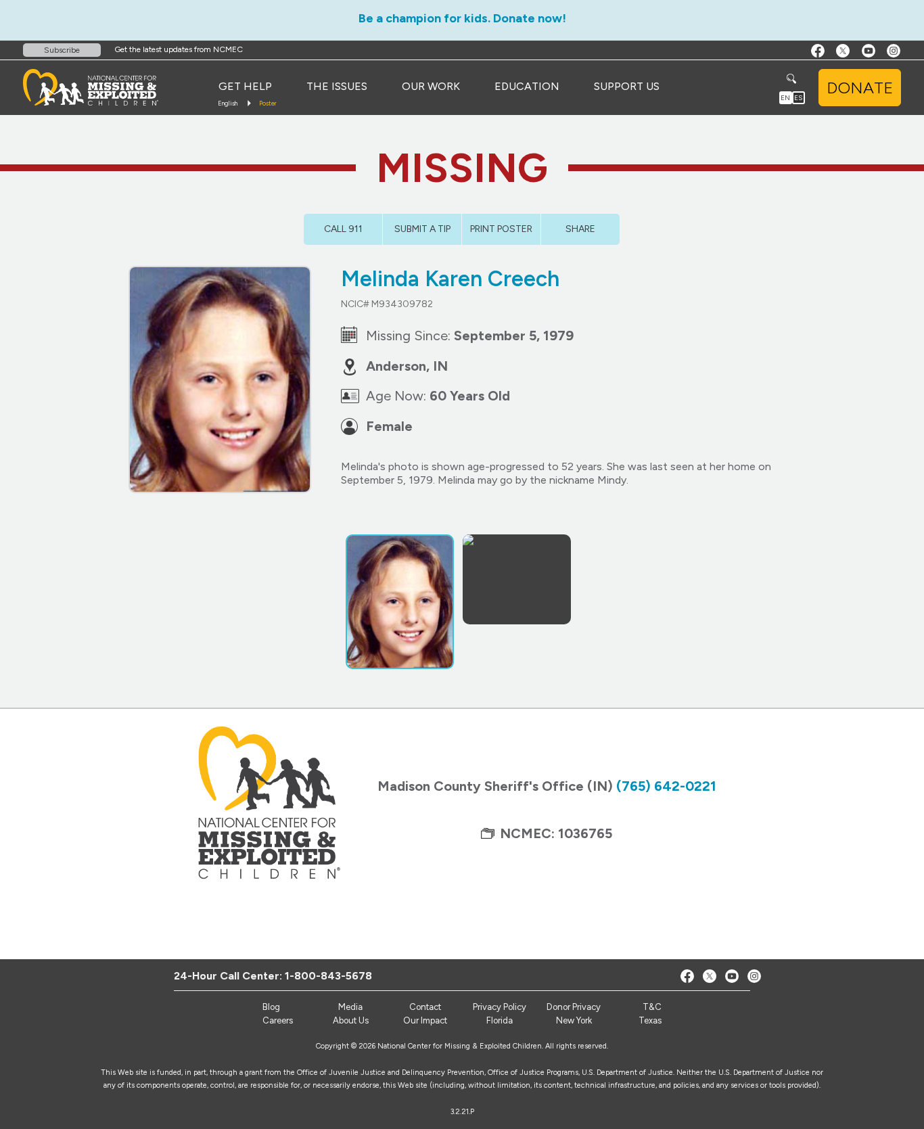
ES (798, 97)
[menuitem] (245, 86)
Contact (425, 1007)
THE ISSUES (336, 86)
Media (350, 1007)
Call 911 (343, 229)
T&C (652, 1007)
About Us (351, 1020)
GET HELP (245, 86)
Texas (650, 1020)
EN (785, 97)
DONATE (860, 87)
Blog (271, 1007)
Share (580, 229)
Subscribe (62, 50)
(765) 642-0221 (666, 786)
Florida (499, 1020)
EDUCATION (526, 86)
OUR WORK (431, 86)
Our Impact (425, 1020)
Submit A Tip (422, 229)
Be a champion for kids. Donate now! (462, 18)
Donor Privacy (574, 1007)
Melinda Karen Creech (450, 279)
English (227, 103)
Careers (277, 1020)
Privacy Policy (499, 1007)
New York (574, 1020)
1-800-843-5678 (328, 975)
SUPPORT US (627, 86)
